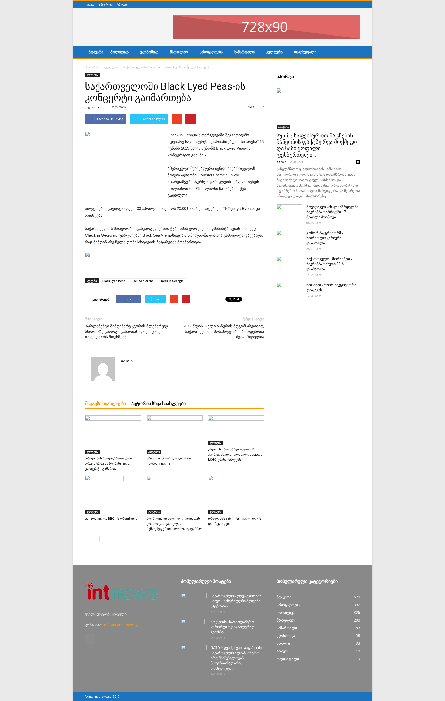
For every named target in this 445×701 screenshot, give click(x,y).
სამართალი (244, 52)
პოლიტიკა (119, 52)
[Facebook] (357, 4)
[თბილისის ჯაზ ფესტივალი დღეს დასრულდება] (236, 495)
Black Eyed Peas (113, 281)
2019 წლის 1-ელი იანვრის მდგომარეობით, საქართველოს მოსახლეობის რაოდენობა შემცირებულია (223, 331)
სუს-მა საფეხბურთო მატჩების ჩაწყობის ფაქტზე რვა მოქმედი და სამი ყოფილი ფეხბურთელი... (317, 145)
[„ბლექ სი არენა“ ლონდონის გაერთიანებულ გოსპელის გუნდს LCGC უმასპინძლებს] (236, 430)
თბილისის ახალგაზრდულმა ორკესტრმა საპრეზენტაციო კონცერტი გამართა (108, 463)
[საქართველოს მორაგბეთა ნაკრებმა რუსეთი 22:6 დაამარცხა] (289, 265)
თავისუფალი (305, 52)
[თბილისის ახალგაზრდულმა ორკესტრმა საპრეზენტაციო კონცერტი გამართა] (113, 434)
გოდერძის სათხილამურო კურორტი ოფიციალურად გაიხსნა (232, 627)
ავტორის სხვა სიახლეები (158, 403)
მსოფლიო (179, 52)
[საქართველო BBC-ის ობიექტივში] (113, 495)
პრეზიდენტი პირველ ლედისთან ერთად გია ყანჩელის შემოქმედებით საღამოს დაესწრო (174, 524)
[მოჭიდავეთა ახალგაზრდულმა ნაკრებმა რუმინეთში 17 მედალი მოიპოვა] (289, 213)
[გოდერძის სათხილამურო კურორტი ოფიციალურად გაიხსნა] (193, 628)
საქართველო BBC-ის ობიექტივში (112, 518)
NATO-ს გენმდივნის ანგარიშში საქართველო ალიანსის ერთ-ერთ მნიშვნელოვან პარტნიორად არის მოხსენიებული (236, 658)
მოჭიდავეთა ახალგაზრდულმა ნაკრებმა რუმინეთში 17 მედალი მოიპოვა (332, 212)
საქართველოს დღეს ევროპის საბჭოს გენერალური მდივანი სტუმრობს (236, 601)
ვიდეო (89, 4)
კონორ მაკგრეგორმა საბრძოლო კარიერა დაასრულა (324, 238)
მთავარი (96, 52)
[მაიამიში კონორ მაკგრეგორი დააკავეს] (289, 291)
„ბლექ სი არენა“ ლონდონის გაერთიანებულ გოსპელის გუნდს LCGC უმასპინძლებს (235, 454)
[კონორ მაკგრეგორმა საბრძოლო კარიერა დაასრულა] (289, 239)
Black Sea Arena (142, 281)
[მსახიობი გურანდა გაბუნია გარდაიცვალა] (175, 434)
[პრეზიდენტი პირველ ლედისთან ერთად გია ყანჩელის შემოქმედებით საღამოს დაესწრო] (175, 495)
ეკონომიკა (149, 52)
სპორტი (123, 4)
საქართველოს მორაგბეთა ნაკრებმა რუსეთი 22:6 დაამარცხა (329, 264)
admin (102, 107)
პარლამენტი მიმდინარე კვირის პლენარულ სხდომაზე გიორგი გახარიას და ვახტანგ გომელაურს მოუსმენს (126, 331)
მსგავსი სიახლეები (105, 403)
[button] (354, 53)
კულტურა (274, 52)
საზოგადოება (211, 52)
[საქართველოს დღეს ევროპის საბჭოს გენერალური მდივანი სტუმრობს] (194, 602)
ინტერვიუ (106, 4)
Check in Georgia (171, 281)
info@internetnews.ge (121, 624)
